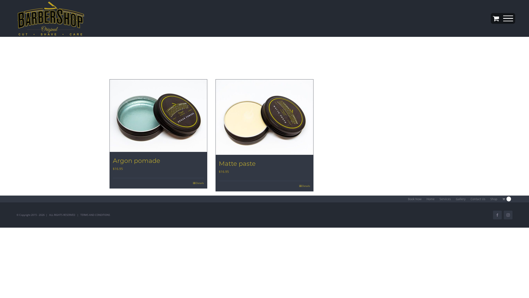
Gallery (461, 199)
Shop (493, 199)
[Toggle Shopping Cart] (496, 18)
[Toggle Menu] (508, 19)
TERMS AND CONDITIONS (95, 215)
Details (200, 183)
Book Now (415, 199)
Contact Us (478, 199)
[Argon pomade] (158, 115)
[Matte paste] (264, 117)
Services (445, 199)
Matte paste (237, 163)
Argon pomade (136, 161)
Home (431, 199)
